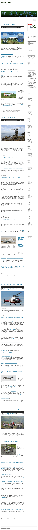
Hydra (2, 75)
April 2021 (29, 121)
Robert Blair (7, 366)
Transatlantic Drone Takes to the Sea (7, 491)
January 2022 (29, 112)
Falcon (19, 275)
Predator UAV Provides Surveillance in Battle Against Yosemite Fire (12, 481)
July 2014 (29, 215)
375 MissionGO (33, 57)
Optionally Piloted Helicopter (9, 401)
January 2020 (29, 139)
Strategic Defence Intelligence (7, 356)
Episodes (9, 110)
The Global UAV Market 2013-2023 (6, 352)
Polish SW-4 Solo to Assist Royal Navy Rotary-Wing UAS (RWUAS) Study (12, 317)
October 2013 (30, 225)
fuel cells (34, 78)
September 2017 (30, 170)
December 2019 (30, 140)
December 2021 (30, 113)
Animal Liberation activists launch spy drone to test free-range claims (12, 168)
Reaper (14, 276)
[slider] (22, 27)
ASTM (15, 275)
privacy (8, 111)
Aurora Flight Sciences (31, 72)
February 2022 (30, 111)
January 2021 (29, 125)
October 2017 (30, 169)
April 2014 (29, 218)
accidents (16, 518)
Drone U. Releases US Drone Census (7, 54)
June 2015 (29, 202)
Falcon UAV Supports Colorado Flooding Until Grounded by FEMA (12, 258)
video (20, 394)
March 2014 (29, 219)
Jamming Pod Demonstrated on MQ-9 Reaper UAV (9, 157)
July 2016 (29, 187)
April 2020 (29, 135)
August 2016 (29, 185)
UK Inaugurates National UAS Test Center (8, 219)
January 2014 (29, 222)
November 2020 (30, 127)
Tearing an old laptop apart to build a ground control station (11, 499)
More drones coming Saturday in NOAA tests (8, 227)
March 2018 (29, 163)
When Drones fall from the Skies (6, 474)
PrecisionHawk (30, 84)
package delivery (32, 82)
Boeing (34, 73)
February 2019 (30, 150)
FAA (17, 275)
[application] (12, 27)
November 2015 (30, 196)
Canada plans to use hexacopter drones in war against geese (11, 441)
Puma (11, 276)
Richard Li (29, 63)
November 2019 (30, 141)
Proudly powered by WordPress (5, 528)
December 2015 (30, 195)
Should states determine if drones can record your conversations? (12, 63)
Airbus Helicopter (20, 400)
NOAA (7, 276)
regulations (30, 85)
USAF (35, 87)
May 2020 (29, 134)
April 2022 (29, 108)
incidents (2, 276)
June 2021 (29, 119)
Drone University (4, 56)
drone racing (30, 76)
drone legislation (31, 75)
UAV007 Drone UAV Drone (8, 24)
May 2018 (29, 161)
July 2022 (29, 106)
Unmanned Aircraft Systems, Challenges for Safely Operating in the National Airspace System (12, 467)
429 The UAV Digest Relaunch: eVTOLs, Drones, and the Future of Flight (32, 37)
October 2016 (30, 183)
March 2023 (29, 97)
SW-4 (2, 322)
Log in (28, 233)
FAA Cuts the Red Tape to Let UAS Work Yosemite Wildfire (10, 342)
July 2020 (29, 132)
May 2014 (29, 217)
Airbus (32, 70)
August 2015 (29, 199)
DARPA (20, 110)
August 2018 (29, 157)
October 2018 (30, 155)
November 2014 (30, 210)
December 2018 (30, 153)
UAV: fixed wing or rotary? (5, 79)
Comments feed (30, 236)
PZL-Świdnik (8, 321)
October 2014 (30, 211)
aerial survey (16, 110)
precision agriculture (31, 83)
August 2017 (29, 171)
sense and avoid (30, 86)
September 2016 (30, 184)
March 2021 (29, 122)
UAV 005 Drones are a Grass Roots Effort (11, 284)
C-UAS (28, 74)
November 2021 (30, 114)
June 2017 (29, 174)
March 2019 (29, 149)
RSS (8, 30)
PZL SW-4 (15, 401)
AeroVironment (33, 70)
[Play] (2, 27)
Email (6, 30)
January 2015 (29, 208)
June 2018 (29, 160)
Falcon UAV (4, 260)
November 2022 (30, 101)
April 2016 (29, 190)
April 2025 (29, 94)
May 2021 (29, 120)
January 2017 (29, 180)
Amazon (30, 71)
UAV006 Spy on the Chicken (8, 117)
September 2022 (30, 104)
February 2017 (30, 178)
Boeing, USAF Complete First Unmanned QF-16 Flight (10, 88)
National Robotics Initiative (12, 386)
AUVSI (32, 73)
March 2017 (29, 177)
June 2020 (29, 133)
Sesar (19, 276)
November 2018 (30, 154)
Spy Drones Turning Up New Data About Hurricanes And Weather (21, 238)
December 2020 (30, 126)
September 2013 (30, 226)
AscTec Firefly (13, 391)
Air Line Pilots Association (7, 464)
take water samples (4, 388)
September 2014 (30, 212)
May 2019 (29, 147)
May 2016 (29, 189)
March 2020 (29, 136)
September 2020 (30, 129)
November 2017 (30, 168)
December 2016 (30, 181)
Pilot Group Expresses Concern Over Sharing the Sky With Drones (12, 462)
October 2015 (30, 197)
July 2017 (29, 173)
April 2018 (29, 162)
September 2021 (30, 115)
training (29, 87)
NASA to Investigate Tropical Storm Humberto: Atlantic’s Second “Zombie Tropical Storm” (21, 244)
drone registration (31, 76)
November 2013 (30, 224)
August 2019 (29, 143)
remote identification (31, 85)
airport (34, 70)
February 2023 (30, 98)
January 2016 (29, 194)
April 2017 (29, 176)
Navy (28, 81)
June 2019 (29, 146)
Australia (29, 73)
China (18, 518)
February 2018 (30, 164)
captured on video (12, 512)
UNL (1, 402)
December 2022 (30, 100)
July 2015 (29, 201)
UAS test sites (32, 87)
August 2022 (29, 105)
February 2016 (30, 192)
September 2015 (30, 198)
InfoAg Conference (8, 367)
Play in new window (7, 28)
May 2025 (29, 93)
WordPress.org (30, 237)
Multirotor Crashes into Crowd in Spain (7, 266)
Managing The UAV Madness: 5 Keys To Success (9, 363)
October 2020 (30, 128)
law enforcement (32, 79)
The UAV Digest (6, 2)
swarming (34, 86)
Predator (5, 519)
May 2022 (29, 107)
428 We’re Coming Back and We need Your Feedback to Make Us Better (32, 41)
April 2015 (29, 204)
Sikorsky (18, 401)
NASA (5, 276)
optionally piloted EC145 (15, 338)
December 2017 (30, 167)
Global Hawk (22, 275)
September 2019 (30, 142)
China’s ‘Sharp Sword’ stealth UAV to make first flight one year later (12, 509)
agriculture (16, 400)
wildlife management (9, 519)
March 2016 (29, 191)
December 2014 (30, 209)
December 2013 (30, 223)
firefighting (31, 78)
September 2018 (30, 156)
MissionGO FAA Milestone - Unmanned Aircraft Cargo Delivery (31, 56)
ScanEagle (16, 276)
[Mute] (20, 27)
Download (13, 28)
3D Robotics (29, 70)
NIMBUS (4, 401)
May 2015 (29, 203)
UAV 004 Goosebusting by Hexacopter (10, 409)
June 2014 (29, 216)
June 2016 (29, 188)
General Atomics (4, 350)
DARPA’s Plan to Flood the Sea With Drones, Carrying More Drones (12, 71)
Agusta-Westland (15, 321)
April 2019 (29, 148)
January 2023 (29, 99)
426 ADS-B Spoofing (30, 45)
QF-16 (10, 111)
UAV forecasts (22, 401)
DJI (35, 74)
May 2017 (29, 175)
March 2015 (29, 205)
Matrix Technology (12, 329)
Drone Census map (4, 57)
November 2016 (30, 182)
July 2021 (29, 118)
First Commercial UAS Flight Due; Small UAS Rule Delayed (10, 177)
